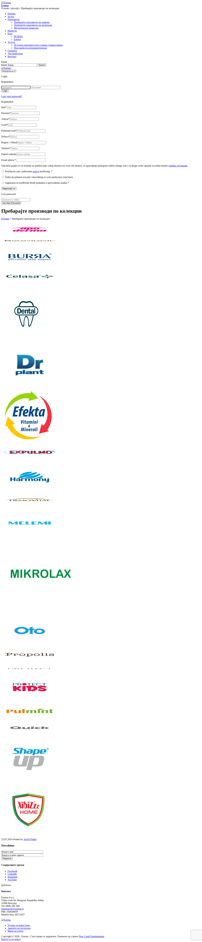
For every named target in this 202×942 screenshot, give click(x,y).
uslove (36, 171)
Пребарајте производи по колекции (33, 25)
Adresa (5, 119)
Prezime (6, 113)
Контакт (12, 56)
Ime (3, 107)
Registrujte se (9, 188)
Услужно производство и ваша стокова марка (38, 45)
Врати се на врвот (11, 939)
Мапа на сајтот (16, 931)
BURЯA (18, 36)
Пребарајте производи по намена (32, 22)
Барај (4, 64)
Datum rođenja (8, 154)
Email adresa (8, 160)
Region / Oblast (9, 142)
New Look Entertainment (91, 936)
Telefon (5, 148)
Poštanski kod (8, 130)
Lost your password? (11, 96)
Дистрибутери (15, 53)
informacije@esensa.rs (12, 908)
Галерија (12, 50)
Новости (12, 30)
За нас (11, 16)
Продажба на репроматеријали (30, 48)
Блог (10, 33)
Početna (11, 13)
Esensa (17, 39)
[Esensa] (6, 2)
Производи (14, 19)
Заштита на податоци (19, 928)
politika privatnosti (178, 165)
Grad (4, 125)
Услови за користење (19, 925)
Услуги (11, 42)
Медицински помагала (26, 28)
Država (5, 136)
